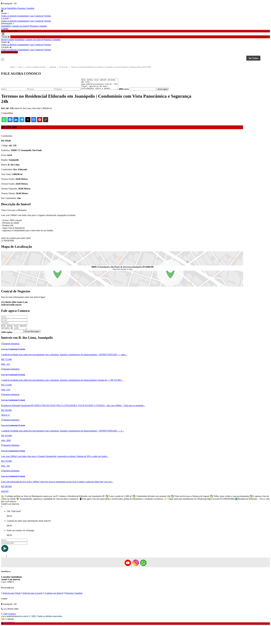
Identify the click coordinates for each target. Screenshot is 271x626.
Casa (31, 16)
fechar (5, 37)
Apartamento (23, 16)
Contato (4, 28)
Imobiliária (12, 8)
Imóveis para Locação (32, 593)
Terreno (47, 16)
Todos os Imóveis (9, 16)
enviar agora (163, 89)
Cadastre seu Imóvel (20, 26)
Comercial (38, 16)
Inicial (4, 8)
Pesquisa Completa (25, 8)
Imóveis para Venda (11, 593)
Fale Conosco (9, 613)
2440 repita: (7, 332)
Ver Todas (253, 58)
